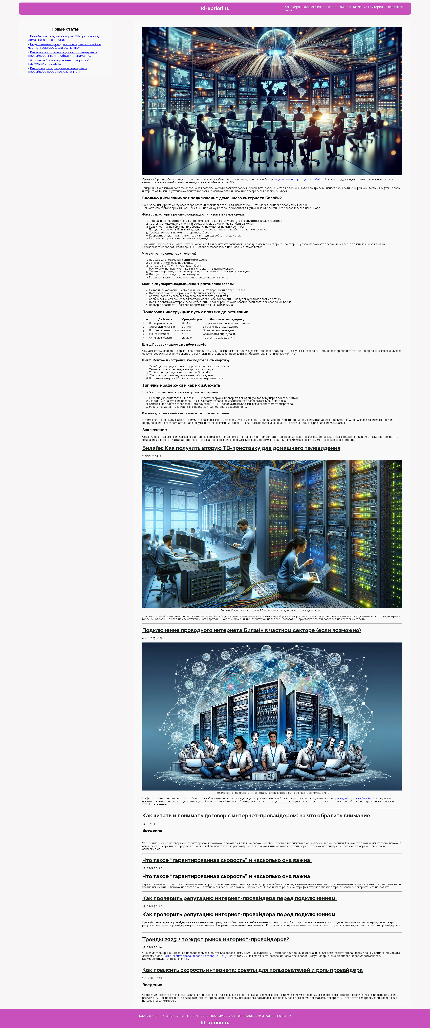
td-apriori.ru (215, 8)
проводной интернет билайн (352, 798)
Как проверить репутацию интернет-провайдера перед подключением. (57, 69)
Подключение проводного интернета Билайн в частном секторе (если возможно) (64, 45)
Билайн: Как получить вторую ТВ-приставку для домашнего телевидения (65, 38)
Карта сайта (148, 1015)
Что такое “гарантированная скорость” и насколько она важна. (60, 62)
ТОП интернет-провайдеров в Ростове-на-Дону (195, 956)
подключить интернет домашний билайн (301, 179)
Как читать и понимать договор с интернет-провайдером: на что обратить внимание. (62, 54)
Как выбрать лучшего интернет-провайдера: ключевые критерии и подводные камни (343, 8)
